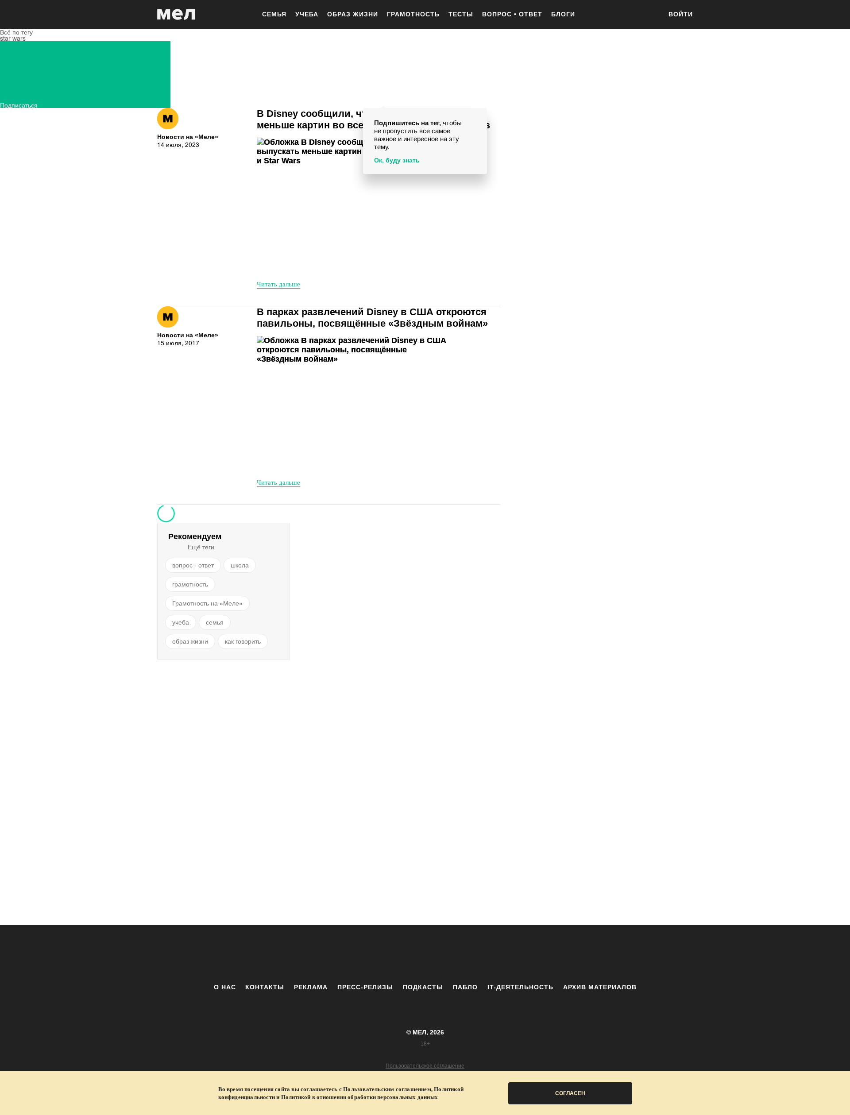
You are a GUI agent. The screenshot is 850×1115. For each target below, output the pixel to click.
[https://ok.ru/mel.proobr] (474, 954)
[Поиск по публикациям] (651, 15)
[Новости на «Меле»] (167, 118)
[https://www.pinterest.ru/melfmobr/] (449, 954)
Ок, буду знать (397, 160)
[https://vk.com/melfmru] (401, 954)
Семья (274, 14)
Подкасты (423, 987)
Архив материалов (600, 987)
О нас (225, 987)
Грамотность (413, 14)
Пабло (465, 987)
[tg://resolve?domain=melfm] (352, 954)
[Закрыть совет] (478, 116)
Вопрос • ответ (512, 14)
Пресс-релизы (365, 987)
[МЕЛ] (176, 14)
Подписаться (19, 104)
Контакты (264, 987)
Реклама (311, 987)
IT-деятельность (520, 987)
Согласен (570, 1093)
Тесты (460, 14)
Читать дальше (278, 283)
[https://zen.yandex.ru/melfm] (376, 954)
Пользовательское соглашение (425, 1066)
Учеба (306, 14)
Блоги (563, 14)
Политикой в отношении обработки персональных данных (359, 1097)
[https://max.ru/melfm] (498, 954)
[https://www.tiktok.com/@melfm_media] (425, 954)
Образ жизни (352, 14)
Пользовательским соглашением (387, 1089)
